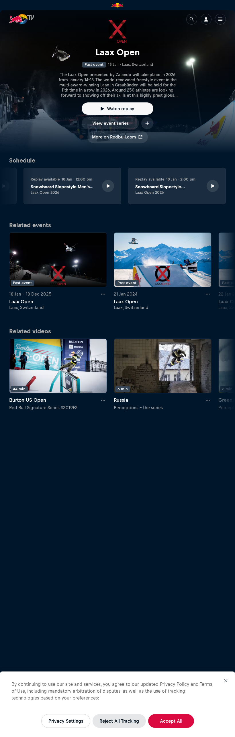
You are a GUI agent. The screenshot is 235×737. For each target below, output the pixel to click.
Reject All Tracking (119, 721)
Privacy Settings (65, 721)
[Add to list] (147, 123)
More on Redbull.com (114, 136)
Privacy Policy (174, 684)
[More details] (103, 294)
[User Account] (206, 19)
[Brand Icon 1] (117, 5)
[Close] (226, 680)
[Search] (191, 19)
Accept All (171, 721)
